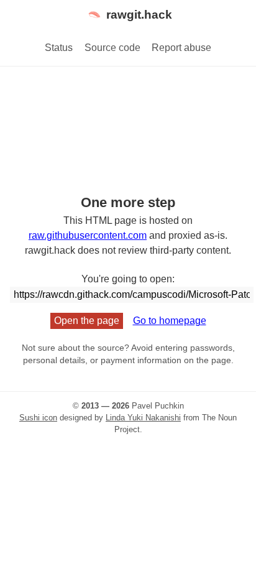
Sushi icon (38, 417)
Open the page (86, 320)
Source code (112, 47)
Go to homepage (169, 320)
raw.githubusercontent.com (88, 235)
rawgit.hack (139, 14)
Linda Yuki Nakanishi (143, 417)
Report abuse (181, 47)
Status (59, 47)
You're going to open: (128, 279)
